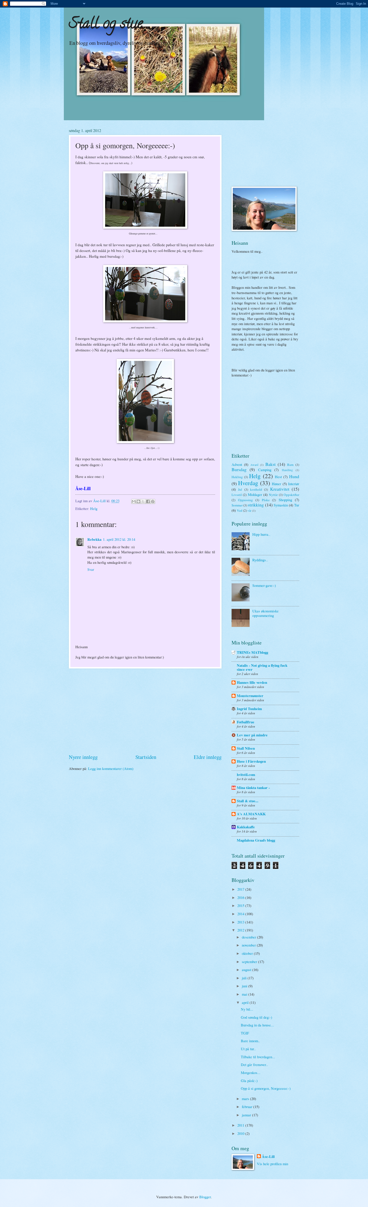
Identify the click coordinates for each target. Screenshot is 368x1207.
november (249, 945)
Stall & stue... (247, 800)
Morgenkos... (250, 1072)
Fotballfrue (245, 722)
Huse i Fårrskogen (251, 761)
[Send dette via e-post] (133, 501)
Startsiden (145, 756)
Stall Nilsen (246, 748)
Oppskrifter (291, 494)
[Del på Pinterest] (152, 501)
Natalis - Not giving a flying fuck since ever (262, 667)
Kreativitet (279, 489)
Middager (255, 494)
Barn (290, 464)
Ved (239, 510)
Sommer (237, 505)
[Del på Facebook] (147, 501)
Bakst (270, 464)
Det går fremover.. (254, 1064)
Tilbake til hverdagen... (258, 1056)
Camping (264, 469)
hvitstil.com (246, 774)
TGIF (245, 1032)
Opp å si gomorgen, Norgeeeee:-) (266, 1088)
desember (249, 937)
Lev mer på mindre (252, 735)
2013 (241, 921)
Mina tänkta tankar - (253, 787)
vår (249, 510)
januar (247, 1114)
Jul (240, 489)
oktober (248, 953)
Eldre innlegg (208, 756)
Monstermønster (250, 695)
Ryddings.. (260, 559)
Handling (287, 470)
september (250, 961)
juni (245, 985)
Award (254, 465)
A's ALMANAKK (251, 814)
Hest (278, 476)
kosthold (256, 489)
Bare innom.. (250, 1040)
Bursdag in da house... (257, 1024)
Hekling (237, 477)
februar (247, 1106)
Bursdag (239, 469)
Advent (237, 464)
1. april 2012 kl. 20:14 (119, 539)
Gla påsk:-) (249, 1080)
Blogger (205, 1196)
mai (245, 994)
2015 (241, 905)
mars (246, 1098)
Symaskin (281, 504)
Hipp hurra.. (261, 534)
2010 (241, 1133)
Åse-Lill (268, 1156)
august (247, 969)
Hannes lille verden (252, 682)
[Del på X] (143, 501)
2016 (241, 897)
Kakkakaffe (246, 827)
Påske (266, 500)
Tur (296, 504)
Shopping (285, 499)
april (246, 1002)
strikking (256, 505)
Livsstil (237, 494)
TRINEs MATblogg (252, 652)
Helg (93, 508)
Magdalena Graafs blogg (256, 840)
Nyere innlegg (83, 756)
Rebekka (94, 539)
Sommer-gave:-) (264, 585)
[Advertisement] (145, 711)
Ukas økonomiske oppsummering (265, 613)
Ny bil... (247, 1009)
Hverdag (248, 483)
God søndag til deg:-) (256, 1017)
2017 (241, 889)
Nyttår (273, 494)
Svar (90, 569)
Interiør (293, 483)
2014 (241, 913)
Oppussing (245, 500)
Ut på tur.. (248, 1048)
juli (245, 977)
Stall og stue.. (107, 25)
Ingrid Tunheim (249, 708)
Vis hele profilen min (272, 1163)
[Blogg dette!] (138, 501)
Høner (276, 483)
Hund (294, 476)
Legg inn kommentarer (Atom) (110, 768)
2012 (241, 929)
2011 (241, 1125)
